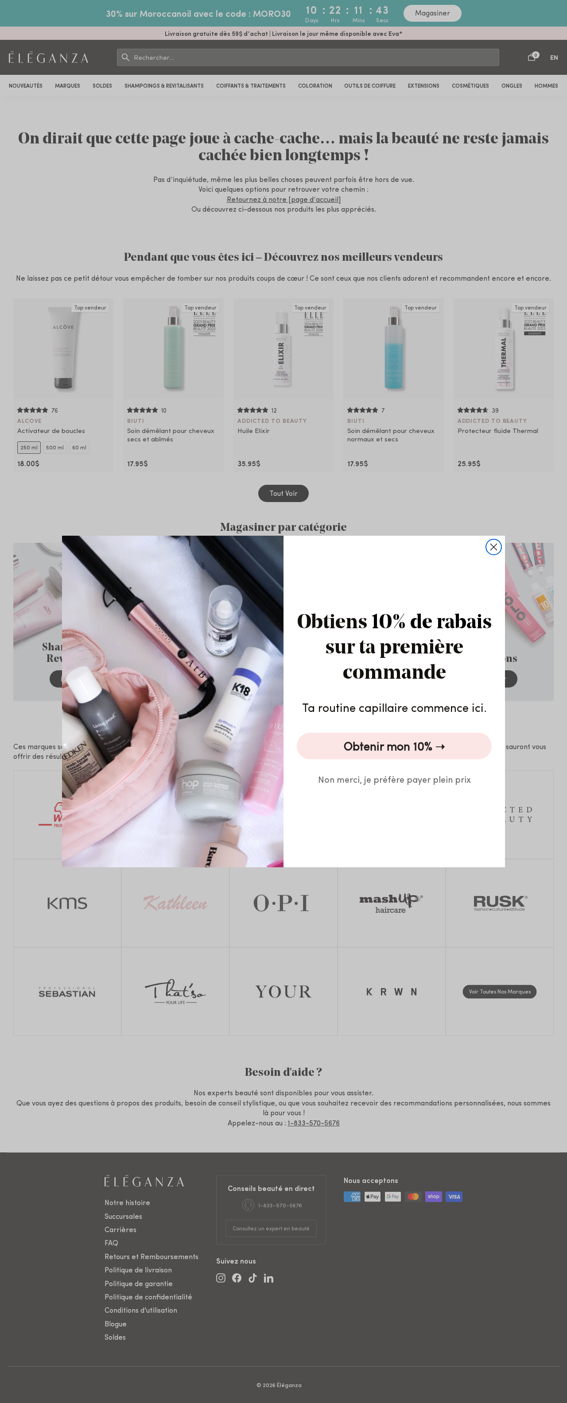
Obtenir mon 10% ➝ (394, 746)
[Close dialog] (493, 547)
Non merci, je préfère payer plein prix (394, 779)
